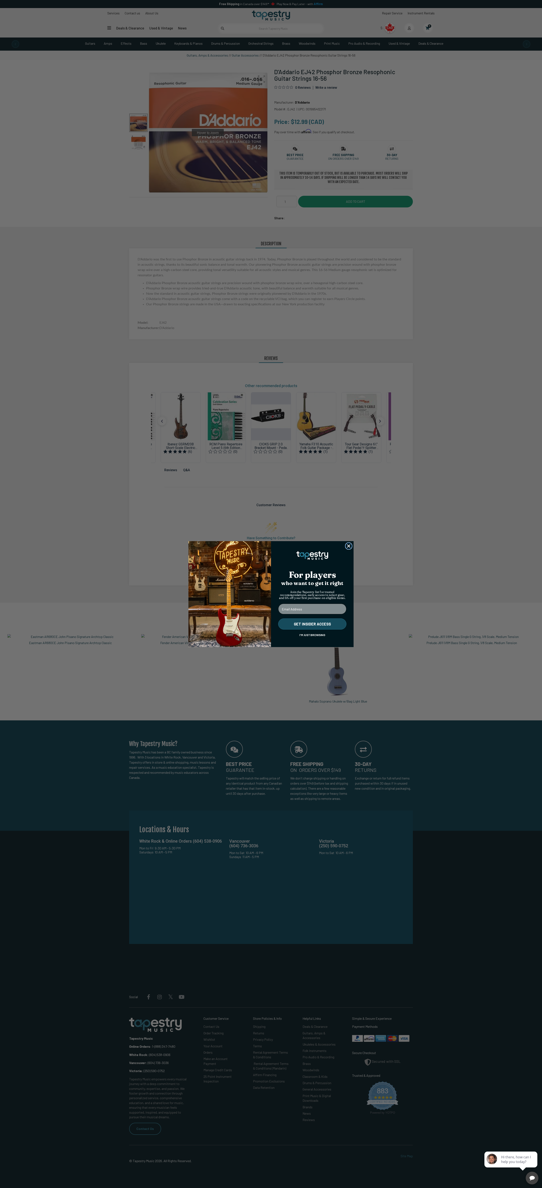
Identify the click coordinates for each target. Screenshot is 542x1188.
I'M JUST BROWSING (312, 635)
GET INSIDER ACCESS (312, 624)
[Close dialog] (349, 546)
